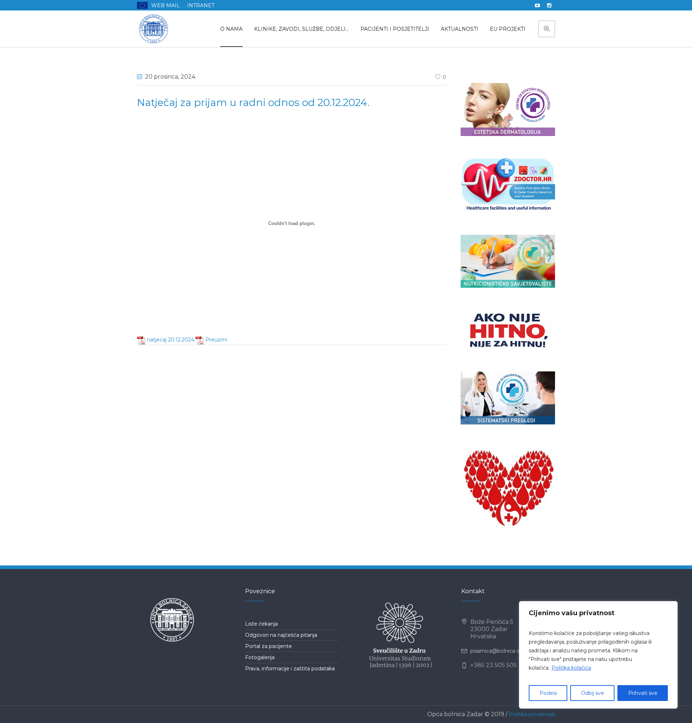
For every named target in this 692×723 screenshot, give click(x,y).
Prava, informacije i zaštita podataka (290, 668)
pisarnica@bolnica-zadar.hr (503, 651)
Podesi (548, 693)
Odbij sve (592, 693)
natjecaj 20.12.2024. (171, 339)
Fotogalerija (260, 657)
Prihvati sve (642, 693)
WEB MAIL (165, 5)
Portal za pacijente (268, 646)
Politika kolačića (571, 668)
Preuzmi (216, 339)
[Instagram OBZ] (549, 5)
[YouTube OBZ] (537, 5)
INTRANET (200, 5)
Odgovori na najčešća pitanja (281, 635)
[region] (598, 655)
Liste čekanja (261, 624)
